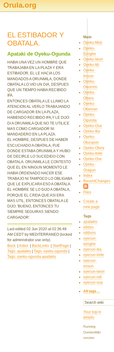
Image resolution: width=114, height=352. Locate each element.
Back (11, 246)
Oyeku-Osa (92, 126)
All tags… (91, 291)
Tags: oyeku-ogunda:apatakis (31, 257)
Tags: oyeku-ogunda (50, 251)
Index (23, 246)
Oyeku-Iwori (93, 59)
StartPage (61, 246)
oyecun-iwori (94, 271)
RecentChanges (96, 181)
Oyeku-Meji (92, 42)
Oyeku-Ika (91, 131)
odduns (89, 233)
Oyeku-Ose (92, 159)
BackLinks (40, 246)
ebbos (88, 227)
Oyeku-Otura (93, 148)
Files (87, 192)
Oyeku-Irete (92, 153)
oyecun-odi (92, 277)
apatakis (90, 222)
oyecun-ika (92, 249)
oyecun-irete (93, 255)
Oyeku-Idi (91, 65)
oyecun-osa (93, 282)
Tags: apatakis (19, 251)
